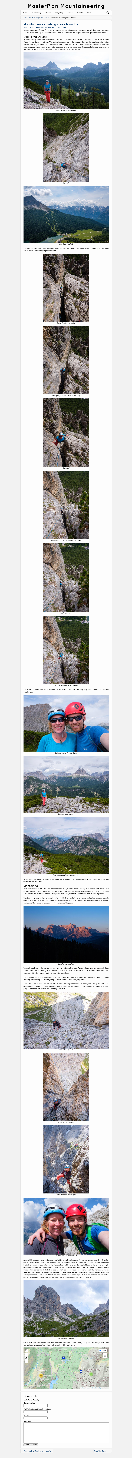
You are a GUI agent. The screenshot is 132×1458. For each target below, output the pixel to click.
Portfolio (80, 13)
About (89, 13)
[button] (81, 1371)
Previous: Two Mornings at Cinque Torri (38, 1451)
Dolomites (40, 27)
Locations (70, 13)
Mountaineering (36, 13)
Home (25, 13)
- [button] (26, 1361)
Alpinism (48, 13)
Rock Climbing (45, 18)
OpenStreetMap (96, 1388)
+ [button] (26, 1355)
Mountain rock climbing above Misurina (51, 24)
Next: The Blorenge (101, 1451)
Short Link (63, 27)
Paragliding (59, 13)
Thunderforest (86, 1388)
